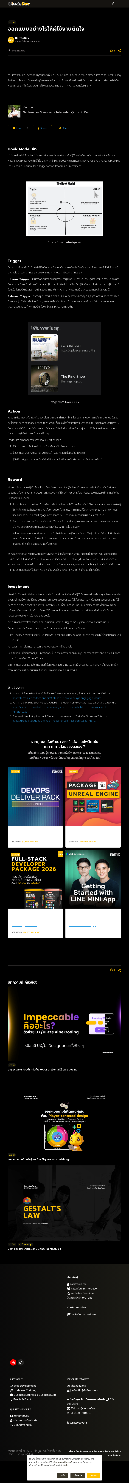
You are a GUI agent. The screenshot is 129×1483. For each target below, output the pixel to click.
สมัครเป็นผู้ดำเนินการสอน (84, 1390)
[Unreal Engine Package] (93, 796)
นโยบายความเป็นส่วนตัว (24, 1420)
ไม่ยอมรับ (78, 1475)
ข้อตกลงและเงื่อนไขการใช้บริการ (107, 1451)
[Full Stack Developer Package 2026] (35, 879)
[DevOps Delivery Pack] (35, 796)
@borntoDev (88, 1408)
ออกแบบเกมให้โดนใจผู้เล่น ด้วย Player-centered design (39, 1159)
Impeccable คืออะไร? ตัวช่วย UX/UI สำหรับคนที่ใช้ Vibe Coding (42, 1070)
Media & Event (22, 1399)
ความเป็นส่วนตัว (114, 1455)
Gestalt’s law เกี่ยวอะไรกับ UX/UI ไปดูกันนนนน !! (34, 1249)
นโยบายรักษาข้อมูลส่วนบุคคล (81, 1451)
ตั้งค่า (65, 1465)
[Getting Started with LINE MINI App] (93, 879)
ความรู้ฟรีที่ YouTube (81, 1298)
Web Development (24, 1386)
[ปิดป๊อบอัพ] (99, 1459)
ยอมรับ (93, 1475)
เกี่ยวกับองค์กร (78, 1386)
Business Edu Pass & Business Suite (34, 1395)
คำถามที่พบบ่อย (21, 1416)
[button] (119, 3)
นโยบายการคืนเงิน (23, 1425)
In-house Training (25, 1390)
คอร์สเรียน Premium (82, 1293)
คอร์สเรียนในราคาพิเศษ (83, 1314)
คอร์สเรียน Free (78, 1284)
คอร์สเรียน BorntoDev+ (83, 1289)
